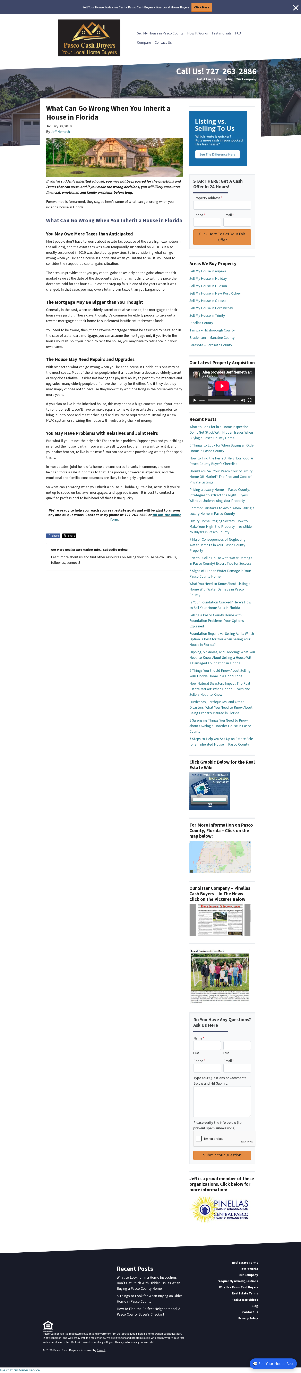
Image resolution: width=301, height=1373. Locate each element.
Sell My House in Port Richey (211, 308)
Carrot (101, 1350)
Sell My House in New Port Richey (215, 293)
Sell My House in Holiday (208, 278)
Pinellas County (201, 323)
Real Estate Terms (245, 1262)
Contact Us (163, 42)
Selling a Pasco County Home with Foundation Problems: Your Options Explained (216, 621)
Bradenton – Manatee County (211, 337)
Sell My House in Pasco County (160, 33)
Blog (255, 1306)
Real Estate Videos (245, 1300)
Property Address (207, 198)
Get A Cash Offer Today (215, 79)
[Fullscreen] (250, 400)
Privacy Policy (248, 1318)
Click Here (201, 7)
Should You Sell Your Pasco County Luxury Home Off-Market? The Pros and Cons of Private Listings (220, 477)
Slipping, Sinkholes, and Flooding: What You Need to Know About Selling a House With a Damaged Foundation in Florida (222, 658)
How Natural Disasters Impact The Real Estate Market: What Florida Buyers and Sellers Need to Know (219, 689)
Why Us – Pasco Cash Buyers (238, 1287)
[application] (222, 386)
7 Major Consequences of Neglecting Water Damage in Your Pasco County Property (217, 545)
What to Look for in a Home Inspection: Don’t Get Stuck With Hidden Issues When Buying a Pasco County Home (221, 432)
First (196, 1053)
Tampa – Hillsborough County (212, 330)
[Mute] (243, 400)
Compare (144, 42)
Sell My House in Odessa (207, 300)
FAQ (238, 33)
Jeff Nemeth (60, 131)
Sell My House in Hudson (208, 286)
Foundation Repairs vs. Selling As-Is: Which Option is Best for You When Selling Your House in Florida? (221, 639)
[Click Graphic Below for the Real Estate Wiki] (209, 791)
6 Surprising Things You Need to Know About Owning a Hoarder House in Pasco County (220, 726)
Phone (199, 215)
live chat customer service (20, 1370)
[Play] (195, 400)
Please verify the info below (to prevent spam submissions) (217, 1125)
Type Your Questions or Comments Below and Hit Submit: (219, 1080)
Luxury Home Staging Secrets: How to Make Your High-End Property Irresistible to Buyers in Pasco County (220, 527)
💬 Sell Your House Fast (273, 1363)
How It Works (197, 33)
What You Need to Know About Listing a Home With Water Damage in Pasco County (219, 589)
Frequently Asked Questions (237, 1281)
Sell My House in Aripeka (207, 271)
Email (228, 215)
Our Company (246, 79)
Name (198, 1038)
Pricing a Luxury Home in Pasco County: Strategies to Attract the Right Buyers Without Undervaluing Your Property (219, 495)
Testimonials (221, 33)
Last (226, 1053)
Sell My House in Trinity (207, 315)
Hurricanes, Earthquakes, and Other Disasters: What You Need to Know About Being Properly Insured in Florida (220, 707)
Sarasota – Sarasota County (210, 345)
